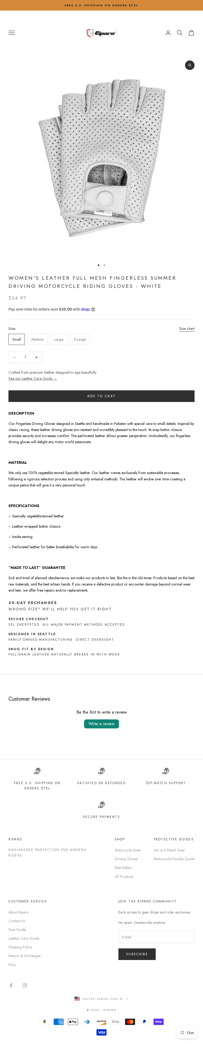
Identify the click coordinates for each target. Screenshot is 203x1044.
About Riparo (18, 912)
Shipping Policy (20, 947)
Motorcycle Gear (128, 850)
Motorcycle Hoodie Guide (174, 859)
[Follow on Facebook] (11, 985)
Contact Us (16, 921)
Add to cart (101, 396)
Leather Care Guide (23, 938)
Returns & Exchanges (24, 955)
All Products (124, 876)
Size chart (187, 328)
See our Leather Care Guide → (32, 378)
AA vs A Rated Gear (169, 850)
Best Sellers (123, 867)
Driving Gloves (126, 859)
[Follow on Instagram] (24, 985)
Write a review (101, 724)
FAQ (12, 964)
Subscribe (137, 954)
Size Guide (17, 929)
